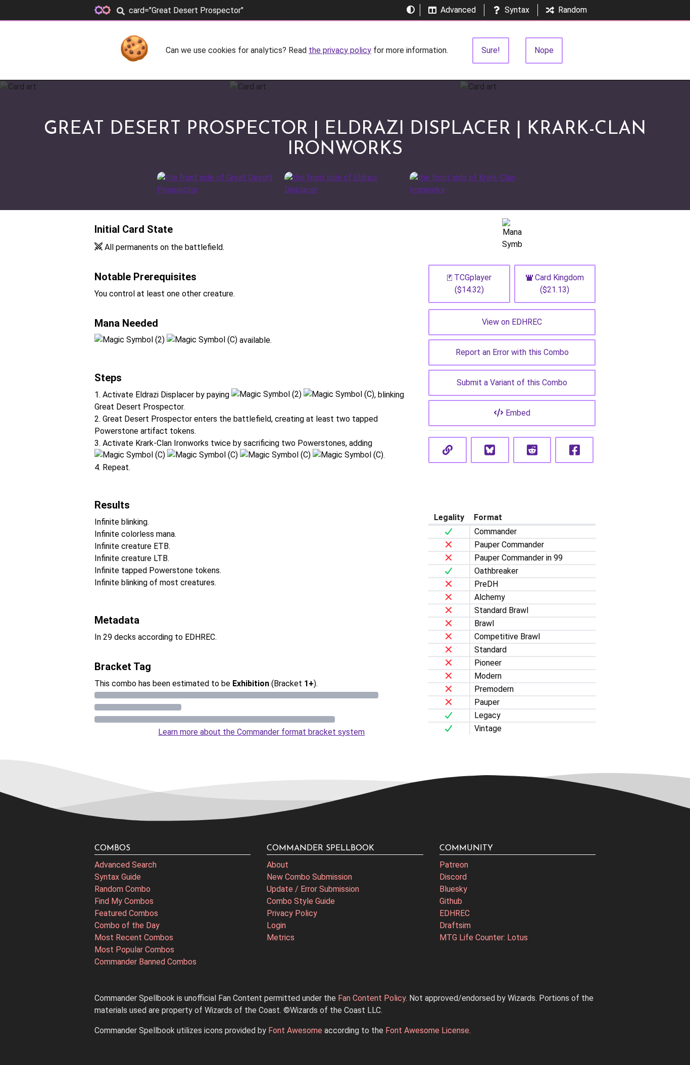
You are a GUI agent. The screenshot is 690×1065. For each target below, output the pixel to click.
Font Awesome (295, 1030)
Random (572, 10)
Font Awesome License (427, 1030)
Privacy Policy (292, 913)
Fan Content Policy (372, 998)
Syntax (517, 10)
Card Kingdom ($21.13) (559, 283)
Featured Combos (126, 913)
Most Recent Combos (133, 937)
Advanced (458, 10)
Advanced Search (125, 865)
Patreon (453, 865)
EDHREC (454, 913)
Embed (518, 413)
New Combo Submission (309, 877)
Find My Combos (124, 901)
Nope (544, 50)
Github (450, 901)
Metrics (280, 937)
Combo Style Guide (301, 901)
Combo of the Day (127, 925)
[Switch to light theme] (411, 10)
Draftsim (455, 925)
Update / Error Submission (313, 889)
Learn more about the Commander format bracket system (261, 732)
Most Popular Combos (134, 949)
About (277, 865)
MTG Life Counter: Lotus (483, 937)
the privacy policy (340, 50)
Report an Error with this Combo (512, 352)
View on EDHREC (512, 322)
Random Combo (122, 889)
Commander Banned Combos (145, 962)
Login (276, 925)
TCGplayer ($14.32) (472, 283)
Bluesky (453, 889)
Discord (453, 877)
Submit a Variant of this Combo (512, 382)
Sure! (490, 50)
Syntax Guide (117, 877)
